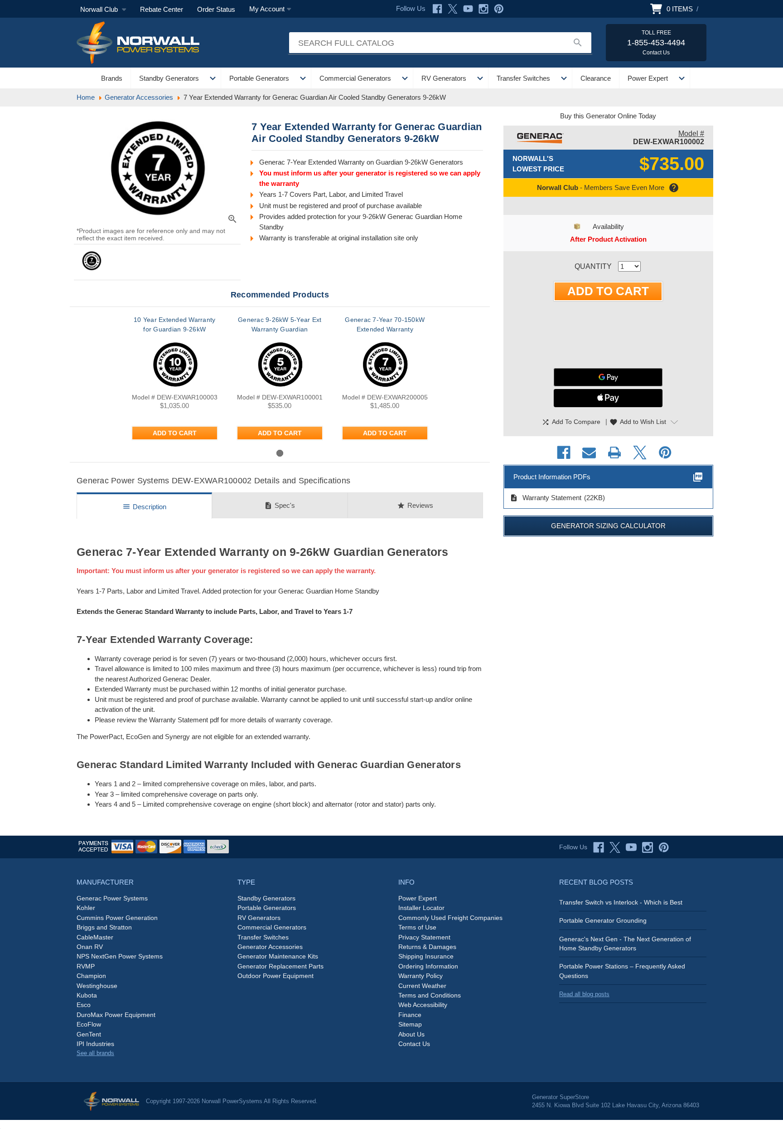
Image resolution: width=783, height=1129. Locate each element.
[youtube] (631, 847)
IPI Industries (95, 1043)
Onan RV (90, 946)
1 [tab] (279, 453)
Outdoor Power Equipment (275, 975)
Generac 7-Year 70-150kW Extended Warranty (385, 324)
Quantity (593, 266)
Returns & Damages (427, 946)
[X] (452, 9)
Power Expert (648, 78)
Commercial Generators (355, 78)
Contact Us (414, 1043)
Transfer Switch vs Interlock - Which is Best (620, 902)
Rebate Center (161, 9)
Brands (111, 78)
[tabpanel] (174, 381)
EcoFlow (89, 1024)
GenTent (89, 1034)
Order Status (216, 9)
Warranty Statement (545, 498)
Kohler (86, 907)
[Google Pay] (608, 377)
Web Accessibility (422, 1004)
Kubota (87, 995)
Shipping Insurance (426, 956)
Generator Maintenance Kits (277, 956)
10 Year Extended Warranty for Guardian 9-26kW (174, 324)
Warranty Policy (420, 975)
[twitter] (615, 847)
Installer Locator (421, 907)
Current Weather (422, 985)
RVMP (86, 966)
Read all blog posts (584, 994)
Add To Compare (570, 422)
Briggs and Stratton (104, 927)
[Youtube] (468, 9)
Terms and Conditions (429, 995)
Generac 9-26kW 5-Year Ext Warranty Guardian (279, 324)
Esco (84, 1004)
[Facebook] (437, 9)
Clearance (595, 78)
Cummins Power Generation (117, 917)
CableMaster (95, 937)
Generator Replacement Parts (280, 966)
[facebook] (598, 847)
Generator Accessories (270, 946)
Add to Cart (175, 433)
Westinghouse (97, 985)
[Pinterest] (499, 9)
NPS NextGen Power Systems (120, 956)
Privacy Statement (424, 937)
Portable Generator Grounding (603, 920)
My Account (267, 9)
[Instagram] (483, 9)
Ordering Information (428, 966)
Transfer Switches (523, 78)
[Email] (589, 452)
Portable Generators (259, 78)
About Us (411, 1034)
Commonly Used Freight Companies (450, 917)
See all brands (95, 1053)
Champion (91, 975)
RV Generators (443, 78)
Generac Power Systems (112, 898)
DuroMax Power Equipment (116, 1014)
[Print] (614, 452)
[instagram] (647, 847)
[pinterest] (663, 847)
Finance (409, 1014)
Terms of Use (417, 927)
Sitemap (410, 1024)
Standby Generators (169, 78)
